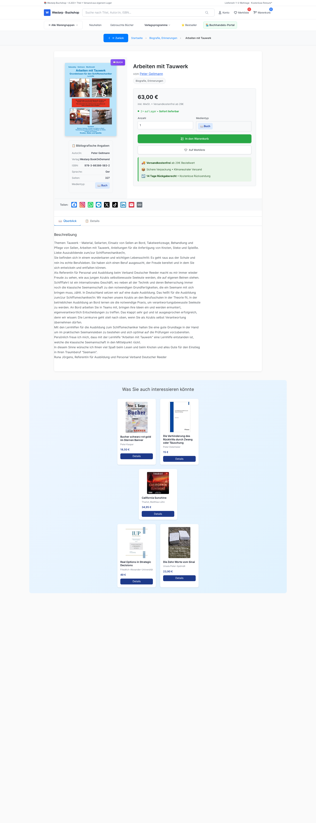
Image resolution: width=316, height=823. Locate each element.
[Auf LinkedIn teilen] (123, 205)
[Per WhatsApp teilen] (90, 205)
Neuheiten (95, 25)
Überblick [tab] (67, 221)
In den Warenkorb (197, 138)
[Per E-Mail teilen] (131, 205)
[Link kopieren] (139, 205)
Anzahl (142, 118)
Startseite (137, 37)
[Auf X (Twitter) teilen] (107, 205)
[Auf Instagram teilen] (82, 205)
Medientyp (202, 118)
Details (137, 456)
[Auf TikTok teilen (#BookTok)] (115, 205)
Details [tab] (92, 221)
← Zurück (118, 37)
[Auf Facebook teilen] (74, 205)
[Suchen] (207, 13)
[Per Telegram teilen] (98, 205)
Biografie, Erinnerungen (163, 37)
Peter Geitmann (151, 74)
